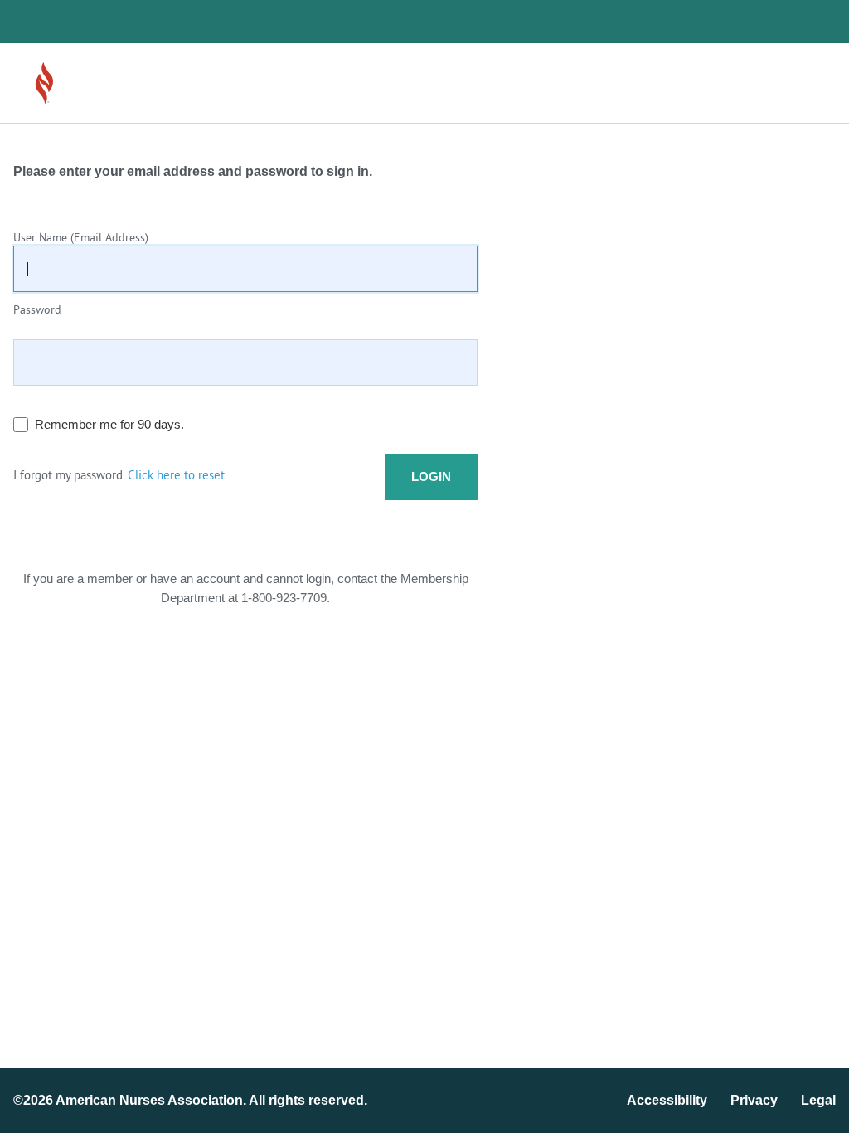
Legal (818, 1100)
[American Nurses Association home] (91, 83)
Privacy (754, 1100)
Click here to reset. (177, 476)
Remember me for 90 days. (109, 424)
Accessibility (667, 1100)
